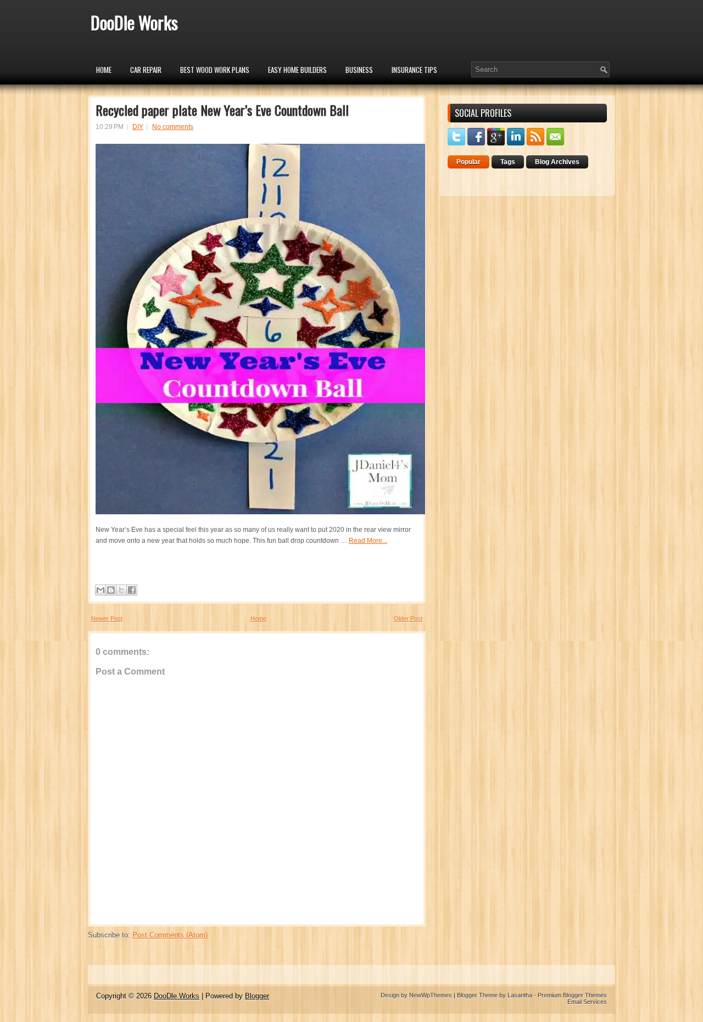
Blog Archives (557, 162)
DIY (137, 127)
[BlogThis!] (110, 590)
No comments (172, 127)
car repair (145, 69)
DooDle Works (134, 22)
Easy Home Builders (297, 69)
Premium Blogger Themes (572, 995)
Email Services (587, 1001)
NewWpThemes (430, 995)
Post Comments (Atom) (170, 935)
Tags (507, 162)
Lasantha (519, 995)
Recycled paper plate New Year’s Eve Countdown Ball (222, 109)
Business (359, 69)
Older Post (408, 618)
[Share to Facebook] (131, 590)
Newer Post (106, 618)
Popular (468, 162)
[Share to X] (121, 590)
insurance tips (414, 69)
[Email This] (100, 590)
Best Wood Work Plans (214, 69)
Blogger (257, 996)
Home (103, 69)
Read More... (368, 540)
